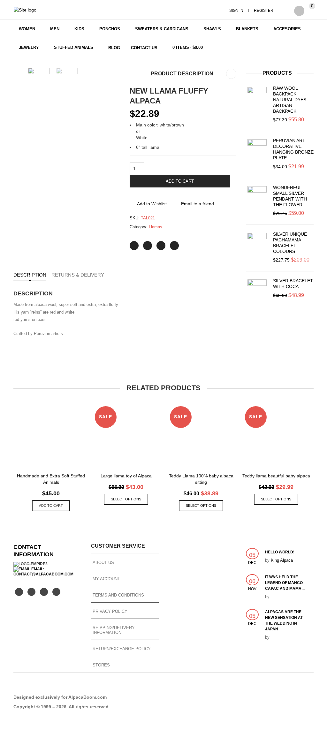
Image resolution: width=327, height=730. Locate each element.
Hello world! (279, 552)
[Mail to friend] (174, 245)
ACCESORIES (287, 29)
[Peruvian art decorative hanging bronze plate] (257, 149)
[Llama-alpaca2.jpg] (39, 78)
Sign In (236, 10)
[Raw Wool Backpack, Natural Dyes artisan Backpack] (257, 96)
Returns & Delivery (77, 274)
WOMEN (27, 29)
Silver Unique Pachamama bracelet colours (290, 243)
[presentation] (12, 449)
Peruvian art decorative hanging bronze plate (293, 149)
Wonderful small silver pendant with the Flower (290, 196)
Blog (114, 47)
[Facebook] (147, 245)
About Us (103, 562)
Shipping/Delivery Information (114, 630)
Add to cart (180, 181)
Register (263, 10)
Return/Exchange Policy (122, 648)
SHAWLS (212, 29)
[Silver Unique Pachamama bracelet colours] (257, 242)
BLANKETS (247, 29)
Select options (126, 499)
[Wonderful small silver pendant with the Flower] (257, 196)
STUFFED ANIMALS (73, 47)
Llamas (155, 226)
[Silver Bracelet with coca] (257, 289)
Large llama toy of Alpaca (126, 475)
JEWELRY (29, 47)
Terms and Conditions (118, 595)
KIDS (79, 29)
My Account (106, 578)
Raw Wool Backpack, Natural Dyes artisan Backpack (289, 100)
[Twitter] (134, 245)
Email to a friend (197, 203)
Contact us (144, 47)
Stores (101, 665)
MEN (54, 29)
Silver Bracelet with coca (293, 283)
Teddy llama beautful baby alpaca (276, 475)
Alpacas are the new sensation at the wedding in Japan (284, 620)
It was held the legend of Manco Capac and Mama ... (285, 583)
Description (29, 274)
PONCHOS (109, 29)
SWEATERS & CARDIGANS (161, 29)
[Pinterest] (160, 245)
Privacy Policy (110, 611)
